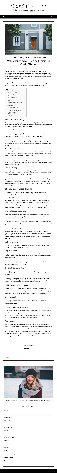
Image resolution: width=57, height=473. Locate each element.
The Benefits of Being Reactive (14, 99)
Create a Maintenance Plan (15, 108)
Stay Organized (12, 112)
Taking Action (10, 105)
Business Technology (9, 414)
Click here (43, 400)
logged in (26, 348)
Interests (6, 440)
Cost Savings (12, 100)
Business (6, 410)
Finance (6, 430)
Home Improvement (9, 437)
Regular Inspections (13, 107)
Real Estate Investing (9, 454)
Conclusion (9, 115)
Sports (6, 460)
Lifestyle (6, 447)
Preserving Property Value (15, 103)
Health (6, 434)
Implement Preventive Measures (16, 113)
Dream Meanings (8, 427)
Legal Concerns (8, 444)
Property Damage (13, 97)
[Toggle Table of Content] (23, 90)
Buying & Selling (8, 417)
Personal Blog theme (39, 471)
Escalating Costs (12, 94)
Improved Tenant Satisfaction (15, 102)
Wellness (6, 464)
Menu (52, 16)
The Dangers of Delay (12, 92)
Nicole (29, 68)
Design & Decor (8, 424)
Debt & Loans (7, 420)
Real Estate (7, 450)
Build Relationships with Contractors (17, 110)
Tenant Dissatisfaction (14, 95)
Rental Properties (8, 457)
